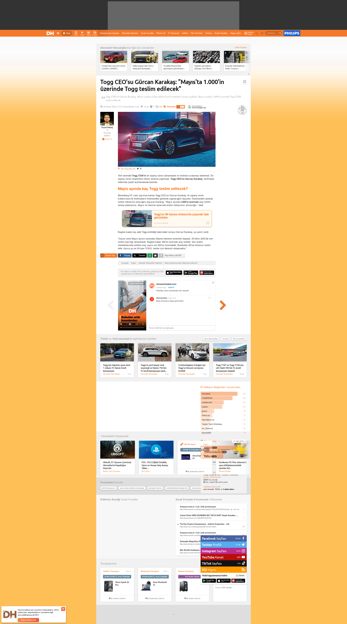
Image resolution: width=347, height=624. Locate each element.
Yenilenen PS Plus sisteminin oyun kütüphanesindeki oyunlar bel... (233, 465)
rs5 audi (225, 339)
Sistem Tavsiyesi (186, 571)
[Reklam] (292, 33)
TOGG (104, 338)
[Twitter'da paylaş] (138, 168)
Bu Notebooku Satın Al (195, 472)
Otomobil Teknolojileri (114, 47)
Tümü (206, 444)
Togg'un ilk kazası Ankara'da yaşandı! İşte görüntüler (181, 216)
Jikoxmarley (161, 298)
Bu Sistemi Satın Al (193, 598)
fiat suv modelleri (239, 339)
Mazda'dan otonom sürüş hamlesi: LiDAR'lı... (113, 67)
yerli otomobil (208, 489)
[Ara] (280, 33)
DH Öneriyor (190, 444)
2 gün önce (172, 298)
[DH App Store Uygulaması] (224, 581)
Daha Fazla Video (136, 283)
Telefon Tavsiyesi (111, 571)
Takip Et (171, 287)
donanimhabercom (166, 284)
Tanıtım (241, 575)
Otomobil (171, 107)
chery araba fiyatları (211, 339)
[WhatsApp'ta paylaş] (149, 255)
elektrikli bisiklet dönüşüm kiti (177, 488)
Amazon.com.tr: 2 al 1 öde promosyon (198, 507)
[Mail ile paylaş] (155, 255)
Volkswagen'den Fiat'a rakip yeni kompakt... (143, 67)
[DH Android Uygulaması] (209, 581)
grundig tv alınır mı (155, 488)
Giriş (68, 33)
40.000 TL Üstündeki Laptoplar (195, 450)
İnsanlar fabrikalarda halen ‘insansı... (235, 67)
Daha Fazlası (241, 47)
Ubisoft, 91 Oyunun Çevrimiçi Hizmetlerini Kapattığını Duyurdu (117, 465)
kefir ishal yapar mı (108, 488)
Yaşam (133, 263)
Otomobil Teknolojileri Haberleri (150, 263)
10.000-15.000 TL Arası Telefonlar (117, 577)
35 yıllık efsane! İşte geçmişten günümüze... (174, 67)
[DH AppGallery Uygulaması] (238, 581)
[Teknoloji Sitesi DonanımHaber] (50, 33)
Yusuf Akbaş (107, 127)
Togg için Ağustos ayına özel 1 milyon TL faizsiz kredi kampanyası (116, 368)
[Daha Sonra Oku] (244, 81)
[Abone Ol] (107, 139)
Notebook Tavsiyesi (150, 571)
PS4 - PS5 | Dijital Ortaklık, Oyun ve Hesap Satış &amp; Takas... (155, 465)
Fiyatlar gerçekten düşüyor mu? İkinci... (203, 67)
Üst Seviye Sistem (192, 577)
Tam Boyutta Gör (128, 169)
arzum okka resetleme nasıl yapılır (132, 488)
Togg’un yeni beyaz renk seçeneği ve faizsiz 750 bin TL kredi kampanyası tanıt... (154, 368)
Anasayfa (124, 263)
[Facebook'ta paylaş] (140, 168)
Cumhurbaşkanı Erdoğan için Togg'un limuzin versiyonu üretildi (191, 368)
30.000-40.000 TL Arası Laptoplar (154, 577)
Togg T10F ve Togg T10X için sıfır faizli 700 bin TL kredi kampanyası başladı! (230, 368)
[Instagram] (152, 286)
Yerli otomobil (120, 338)
